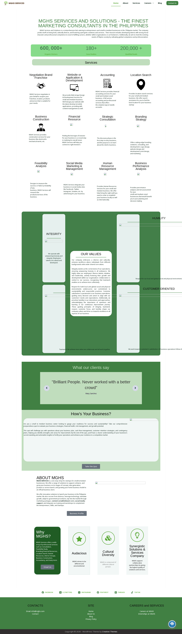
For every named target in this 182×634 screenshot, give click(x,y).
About (125, 3)
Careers (147, 3)
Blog (160, 3)
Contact (35, 614)
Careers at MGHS (147, 611)
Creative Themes (109, 631)
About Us (91, 614)
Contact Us (172, 3)
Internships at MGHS (146, 614)
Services (136, 3)
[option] (92, 388)
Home (115, 3)
